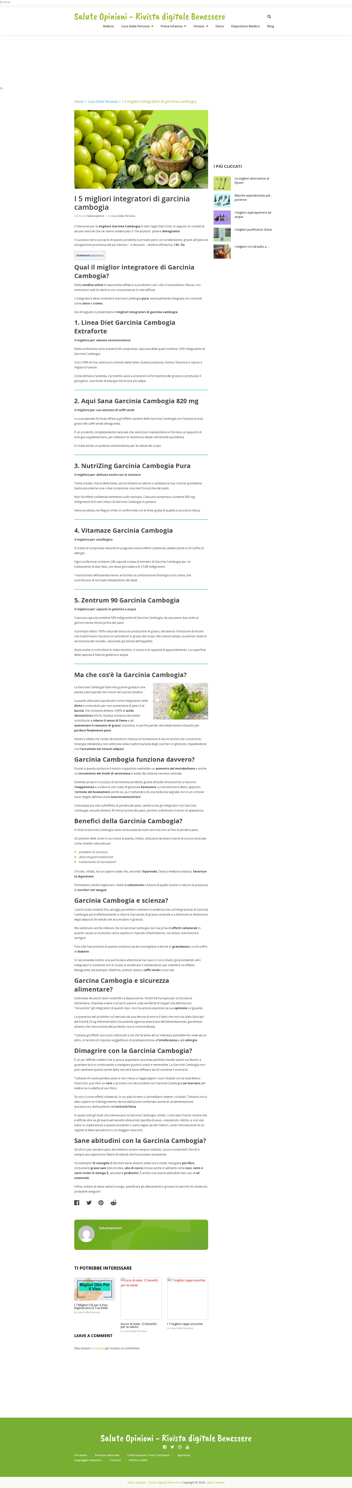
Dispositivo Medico (245, 26)
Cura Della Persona (135, 26)
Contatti (115, 1460)
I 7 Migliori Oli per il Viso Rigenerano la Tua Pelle (91, 1306)
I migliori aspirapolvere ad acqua (253, 214)
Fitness (198, 26)
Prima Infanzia (171, 26)
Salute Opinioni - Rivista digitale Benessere (149, 16)
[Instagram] (180, 1447)
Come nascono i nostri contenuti (148, 1455)
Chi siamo (80, 1455)
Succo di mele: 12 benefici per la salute (139, 1325)
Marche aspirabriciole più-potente (253, 197)
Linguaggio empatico (88, 1460)
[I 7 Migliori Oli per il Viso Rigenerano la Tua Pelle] (94, 1289)
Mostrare (97, 255)
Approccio (184, 1455)
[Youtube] (187, 1447)
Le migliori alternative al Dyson (252, 180)
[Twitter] (172, 1447)
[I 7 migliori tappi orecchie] (187, 1298)
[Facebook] (164, 1447)
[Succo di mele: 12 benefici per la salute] (141, 1298)
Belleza (108, 26)
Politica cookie (138, 1460)
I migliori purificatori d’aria (253, 230)
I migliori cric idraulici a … (252, 247)
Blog (270, 26)
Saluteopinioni (95, 216)
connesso (97, 1348)
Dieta (219, 26)
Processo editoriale (107, 1455)
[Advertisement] (176, 60)
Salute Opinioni (215, 1482)
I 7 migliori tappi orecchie (185, 1324)
